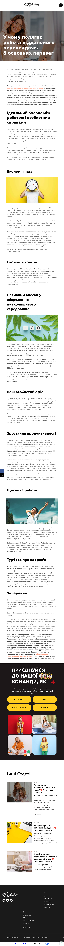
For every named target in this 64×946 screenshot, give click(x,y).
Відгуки (26, 923)
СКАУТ (45, 699)
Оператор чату (27, 916)
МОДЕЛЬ (44, 707)
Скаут (25, 912)
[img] (32, 4)
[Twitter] (2, 475)
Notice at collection (21, 944)
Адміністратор (28, 920)
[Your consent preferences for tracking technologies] (61, 943)
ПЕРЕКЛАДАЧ (19, 699)
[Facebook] (2, 471)
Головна (47, 893)
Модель (47, 907)
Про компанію (48, 897)
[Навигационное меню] (61, 5)
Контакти (26, 927)
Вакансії (47, 901)
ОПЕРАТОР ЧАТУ (19, 707)
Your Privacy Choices (37, 944)
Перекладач (49, 904)
